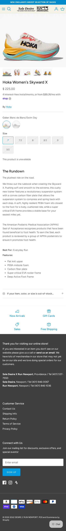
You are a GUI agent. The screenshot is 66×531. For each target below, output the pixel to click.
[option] (33, 40)
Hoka (9, 106)
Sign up (11, 472)
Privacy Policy (10, 428)
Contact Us (9, 408)
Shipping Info (10, 413)
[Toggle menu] (3, 8)
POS (40, 517)
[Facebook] (4, 482)
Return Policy (10, 418)
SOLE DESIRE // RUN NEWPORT (24, 517)
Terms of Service (12, 423)
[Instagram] (10, 482)
